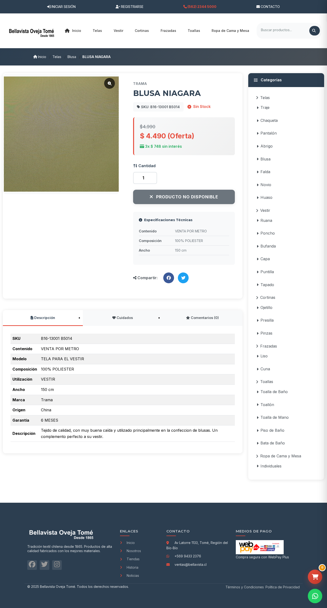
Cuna (265, 368)
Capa (265, 258)
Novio (265, 184)
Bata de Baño (272, 443)
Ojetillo (266, 307)
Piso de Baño (272, 430)
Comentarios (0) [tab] (204, 318)
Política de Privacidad (282, 587)
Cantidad (146, 165)
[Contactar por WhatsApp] (315, 596)
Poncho (267, 233)
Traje (265, 107)
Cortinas (267, 297)
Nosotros (134, 551)
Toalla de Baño (274, 391)
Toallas (266, 381)
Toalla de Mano (274, 417)
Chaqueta (269, 120)
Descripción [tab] (44, 318)
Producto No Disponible (187, 196)
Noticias (133, 575)
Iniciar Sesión (63, 7)
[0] (315, 577)
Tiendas (133, 559)
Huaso (266, 197)
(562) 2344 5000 (201, 7)
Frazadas (268, 346)
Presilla (267, 320)
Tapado (267, 284)
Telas (56, 57)
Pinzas (266, 333)
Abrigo (266, 146)
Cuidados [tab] (124, 318)
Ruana (266, 220)
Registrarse (131, 7)
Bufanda (268, 246)
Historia (132, 567)
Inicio (76, 31)
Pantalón (268, 133)
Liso (264, 356)
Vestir (265, 210)
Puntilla (267, 271)
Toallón (267, 404)
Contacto (270, 7)
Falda (265, 171)
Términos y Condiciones (245, 587)
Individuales (271, 466)
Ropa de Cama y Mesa (280, 456)
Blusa (72, 57)
